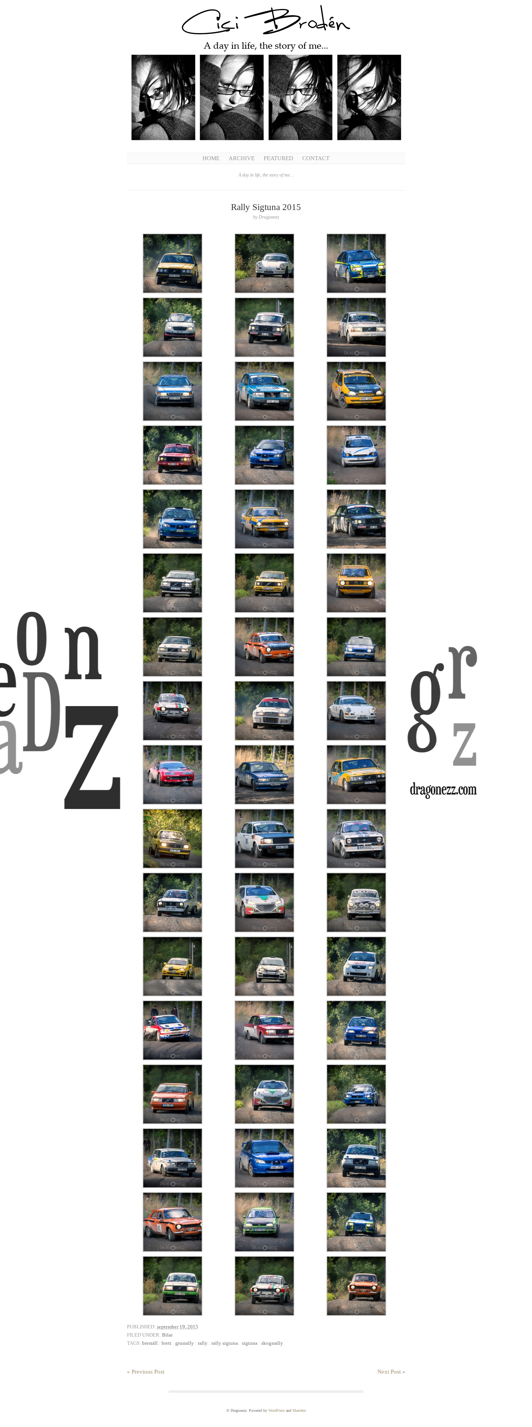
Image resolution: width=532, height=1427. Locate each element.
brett (166, 1343)
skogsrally (272, 1343)
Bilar (167, 1335)
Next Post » (391, 1372)
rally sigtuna (224, 1343)
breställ (150, 1343)
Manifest (299, 1410)
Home (211, 158)
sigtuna (249, 1343)
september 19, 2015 (177, 1327)
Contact (315, 158)
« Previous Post (145, 1372)
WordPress (276, 1410)
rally (203, 1343)
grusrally (184, 1343)
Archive (242, 158)
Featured (278, 158)
